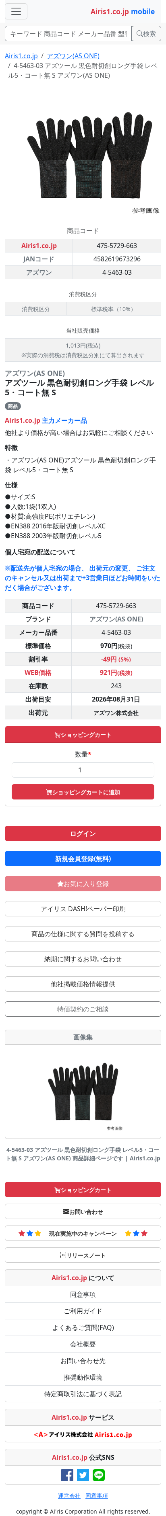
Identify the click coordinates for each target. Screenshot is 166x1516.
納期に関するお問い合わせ (83, 958)
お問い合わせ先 (83, 1360)
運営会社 (69, 1495)
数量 (83, 754)
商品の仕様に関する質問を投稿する (83, 933)
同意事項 (83, 1294)
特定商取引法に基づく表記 (83, 1393)
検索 (149, 33)
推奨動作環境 (83, 1377)
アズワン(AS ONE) (73, 55)
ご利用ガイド (83, 1310)
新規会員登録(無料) (83, 858)
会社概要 (83, 1344)
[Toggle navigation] (16, 11)
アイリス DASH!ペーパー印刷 (83, 908)
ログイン (83, 833)
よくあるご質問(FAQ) (83, 1327)
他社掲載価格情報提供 (83, 984)
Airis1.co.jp (21, 55)
